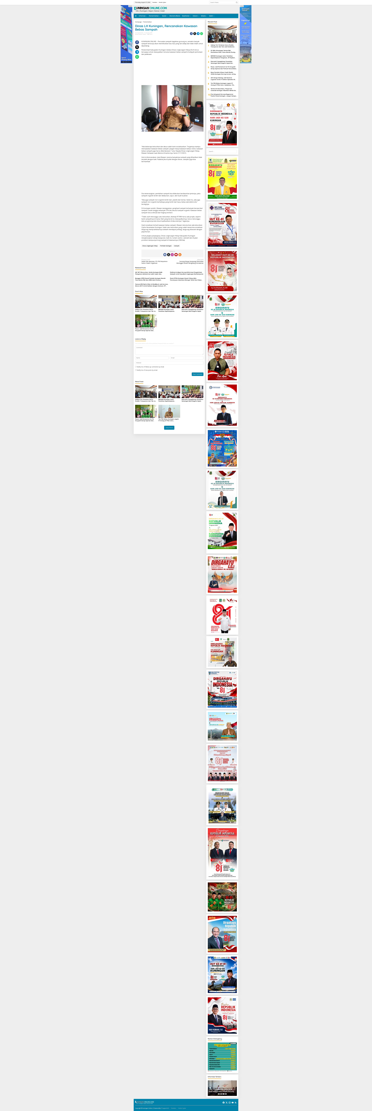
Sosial (144, 34)
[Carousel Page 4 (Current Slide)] (226, 1093)
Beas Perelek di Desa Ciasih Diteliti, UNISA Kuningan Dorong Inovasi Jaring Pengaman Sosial (223, 73)
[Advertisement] (172, 70)
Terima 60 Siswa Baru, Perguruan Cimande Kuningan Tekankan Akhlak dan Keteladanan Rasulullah (223, 89)
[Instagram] (172, 254)
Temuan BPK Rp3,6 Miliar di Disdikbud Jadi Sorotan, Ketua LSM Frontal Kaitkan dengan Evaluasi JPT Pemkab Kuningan (151, 285)
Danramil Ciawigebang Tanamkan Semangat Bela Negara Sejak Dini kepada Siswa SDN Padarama (192, 310)
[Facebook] (164, 254)
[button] (236, 2)
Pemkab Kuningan (165, 246)
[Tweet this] (194, 33)
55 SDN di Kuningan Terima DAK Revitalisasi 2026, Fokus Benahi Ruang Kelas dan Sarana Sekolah (223, 51)
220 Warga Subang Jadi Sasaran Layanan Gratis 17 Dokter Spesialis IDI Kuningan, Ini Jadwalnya (223, 78)
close (130, 6)
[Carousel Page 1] (219, 1093)
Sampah (176, 246)
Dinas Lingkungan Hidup (150, 246)
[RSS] (179, 254)
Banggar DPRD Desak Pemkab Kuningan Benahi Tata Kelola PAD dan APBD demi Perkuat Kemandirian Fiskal (150, 279)
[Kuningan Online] (151, 9)
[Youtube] (176, 254)
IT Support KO (165, 1108)
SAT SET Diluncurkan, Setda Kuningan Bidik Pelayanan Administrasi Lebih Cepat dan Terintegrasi (148, 273)
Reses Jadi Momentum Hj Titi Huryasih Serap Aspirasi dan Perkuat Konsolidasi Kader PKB (145, 329)
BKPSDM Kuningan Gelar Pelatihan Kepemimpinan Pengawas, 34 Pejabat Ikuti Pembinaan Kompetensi (167, 310)
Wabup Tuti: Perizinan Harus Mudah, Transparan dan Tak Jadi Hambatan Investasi (146, 310)
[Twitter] (168, 254)
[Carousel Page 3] (223, 1093)
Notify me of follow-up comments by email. (150, 367)
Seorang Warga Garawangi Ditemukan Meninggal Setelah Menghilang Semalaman (189, 261)
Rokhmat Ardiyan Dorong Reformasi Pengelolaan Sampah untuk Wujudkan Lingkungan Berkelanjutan (186, 273)
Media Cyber (182, 1108)
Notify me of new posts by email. (147, 370)
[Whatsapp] (201, 33)
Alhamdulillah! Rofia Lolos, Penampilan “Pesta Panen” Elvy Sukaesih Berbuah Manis (221, 1090)
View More (169, 428)
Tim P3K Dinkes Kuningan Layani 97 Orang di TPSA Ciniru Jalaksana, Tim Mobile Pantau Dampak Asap (168, 420)
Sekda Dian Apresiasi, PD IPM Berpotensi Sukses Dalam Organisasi (154, 261)
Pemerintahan (139, 34)
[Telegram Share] (198, 33)
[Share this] (191, 33)
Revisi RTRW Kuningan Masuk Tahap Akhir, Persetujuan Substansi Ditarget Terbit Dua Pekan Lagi (186, 279)
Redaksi (173, 1108)
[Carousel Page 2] (221, 1093)
